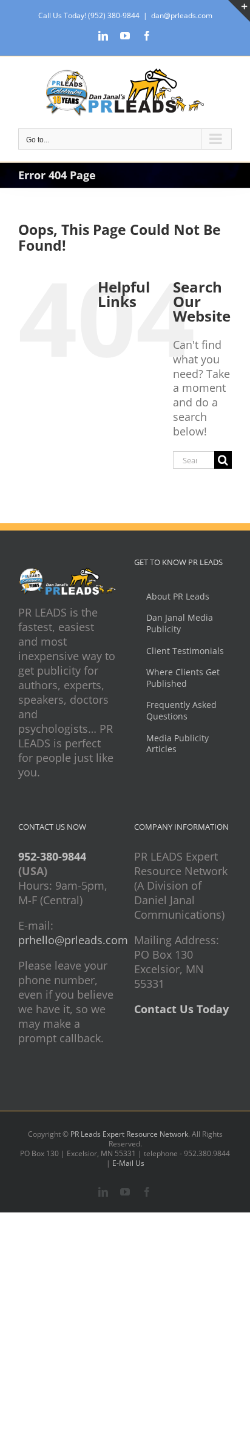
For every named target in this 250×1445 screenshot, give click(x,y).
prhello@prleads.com (73, 940)
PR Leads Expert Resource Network (129, 1134)
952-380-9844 (52, 856)
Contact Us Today (181, 1009)
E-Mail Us (128, 1163)
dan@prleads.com (181, 15)
